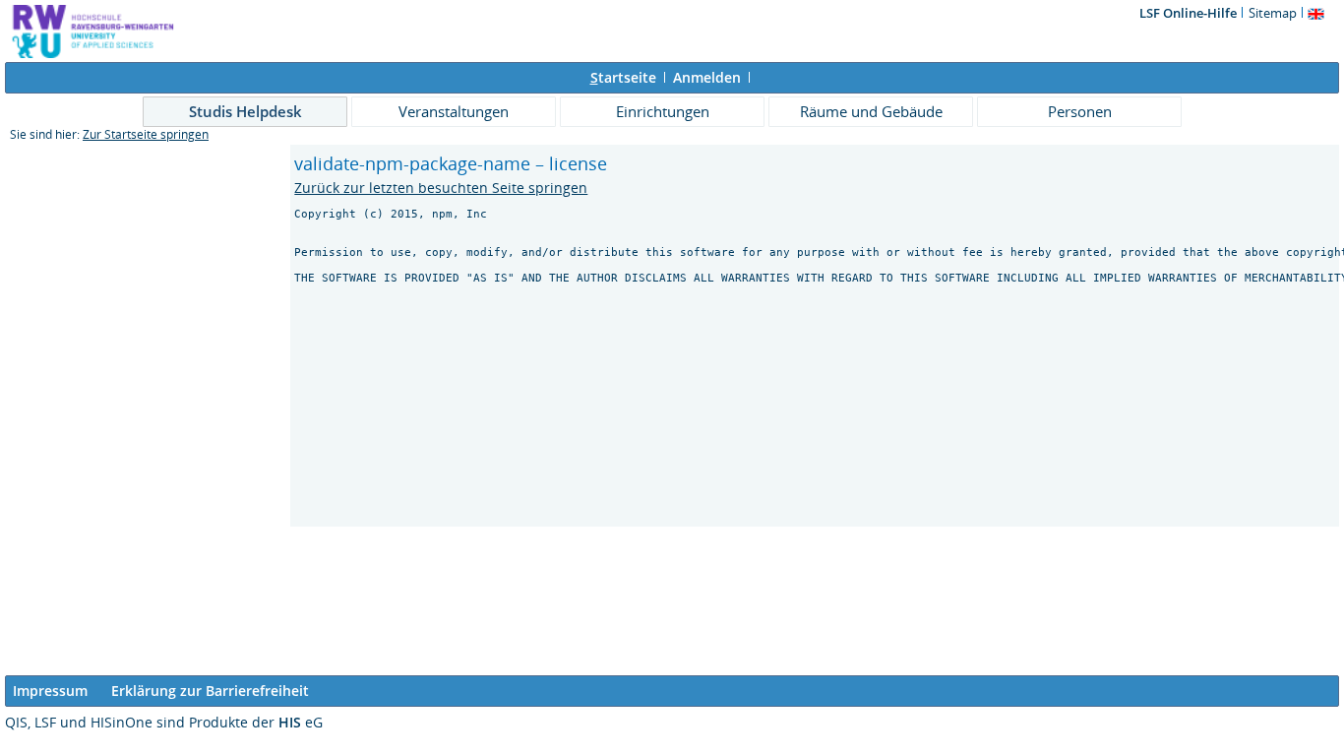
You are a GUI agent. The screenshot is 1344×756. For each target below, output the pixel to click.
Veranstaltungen (453, 111)
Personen (1080, 111)
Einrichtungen (662, 111)
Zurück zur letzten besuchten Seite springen (440, 187)
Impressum (50, 690)
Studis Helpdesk (245, 111)
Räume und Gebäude (871, 111)
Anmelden (707, 77)
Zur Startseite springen (146, 134)
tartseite (623, 77)
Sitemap (1273, 13)
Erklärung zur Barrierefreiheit (210, 690)
